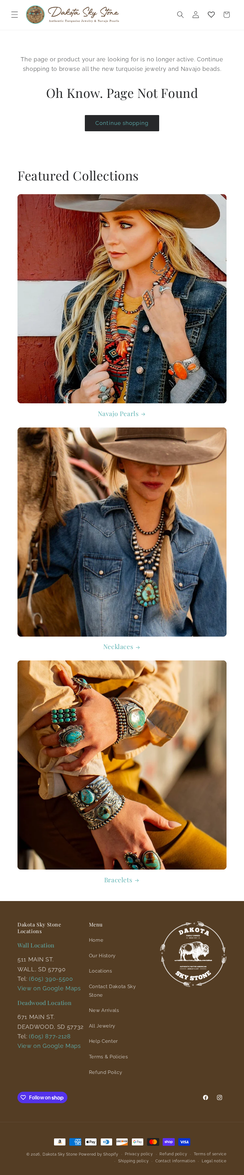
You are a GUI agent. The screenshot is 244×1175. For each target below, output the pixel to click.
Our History (102, 956)
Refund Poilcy (105, 1072)
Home (96, 940)
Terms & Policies (108, 1057)
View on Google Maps (49, 988)
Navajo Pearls (118, 413)
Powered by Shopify (99, 1154)
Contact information (175, 1161)
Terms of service (210, 1154)
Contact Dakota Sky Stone (112, 991)
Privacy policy (139, 1154)
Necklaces (118, 646)
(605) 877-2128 (50, 1036)
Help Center (103, 1041)
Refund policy (173, 1154)
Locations (100, 971)
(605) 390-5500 (51, 978)
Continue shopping (122, 123)
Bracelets (118, 880)
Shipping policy (133, 1161)
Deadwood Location (44, 1003)
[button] (14, 14)
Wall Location (36, 945)
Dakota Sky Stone (60, 1154)
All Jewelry (102, 1026)
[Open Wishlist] (211, 14)
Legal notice (214, 1161)
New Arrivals (104, 1010)
